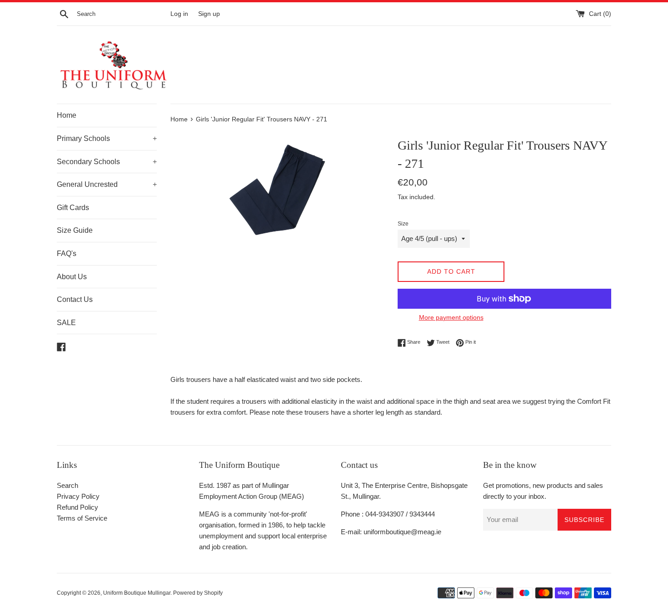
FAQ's (66, 253)
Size (403, 224)
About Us (72, 277)
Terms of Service (82, 518)
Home (66, 115)
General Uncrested (107, 184)
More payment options (451, 317)
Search (67, 485)
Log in (179, 13)
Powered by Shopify (198, 593)
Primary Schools (107, 138)
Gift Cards (73, 207)
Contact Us (75, 299)
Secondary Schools (107, 162)
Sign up (209, 13)
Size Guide (75, 230)
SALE (66, 322)
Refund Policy (77, 507)
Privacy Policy (78, 496)
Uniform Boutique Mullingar (136, 593)
